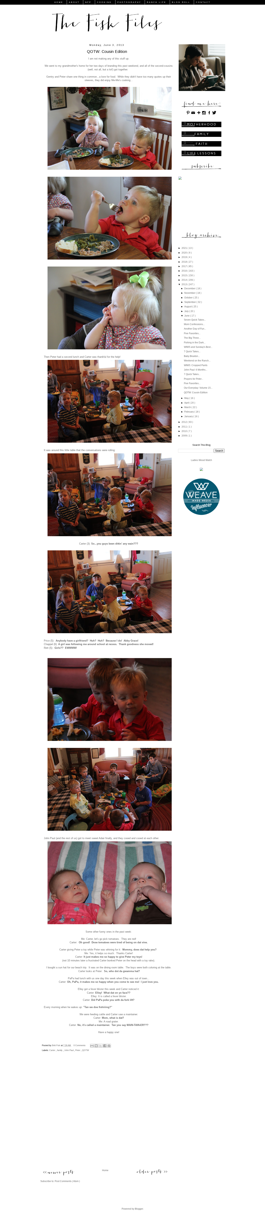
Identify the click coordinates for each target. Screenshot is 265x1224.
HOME (58, 2)
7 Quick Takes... (192, 351)
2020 (185, 252)
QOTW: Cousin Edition (196, 392)
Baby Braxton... (192, 356)
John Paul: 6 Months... (195, 369)
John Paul (69, 1050)
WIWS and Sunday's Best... (198, 347)
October (188, 297)
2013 (185, 284)
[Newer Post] (58, 1173)
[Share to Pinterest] (109, 1046)
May (186, 398)
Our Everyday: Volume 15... (198, 387)
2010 (185, 431)
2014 (185, 280)
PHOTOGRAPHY (129, 2)
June (187, 315)
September (190, 302)
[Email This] (92, 1046)
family (60, 1050)
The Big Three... (192, 338)
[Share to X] (100, 1046)
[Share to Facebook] (105, 1046)
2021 (185, 248)
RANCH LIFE (156, 2)
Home (105, 1170)
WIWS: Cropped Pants (195, 365)
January (188, 416)
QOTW (85, 1050)
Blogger (139, 1208)
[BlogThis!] (96, 1046)
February (189, 411)
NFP (88, 2)
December (190, 288)
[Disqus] (105, 1113)
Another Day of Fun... (195, 328)
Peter (78, 1050)
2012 (185, 422)
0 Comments (80, 1045)
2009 (185, 435)
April (187, 402)
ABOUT (74, 2)
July (186, 311)
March (187, 407)
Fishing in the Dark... (194, 342)
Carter (52, 1050)
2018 (185, 262)
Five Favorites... (192, 333)
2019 (185, 257)
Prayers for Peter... (193, 379)
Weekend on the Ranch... (197, 360)
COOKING (104, 2)
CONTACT (203, 2)
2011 (185, 426)
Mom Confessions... (194, 324)
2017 (185, 266)
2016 (185, 270)
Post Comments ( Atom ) (67, 1181)
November (190, 293)
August (188, 306)
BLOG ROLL (181, 2)
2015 (185, 275)
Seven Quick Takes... (195, 319)
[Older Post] (152, 1171)
